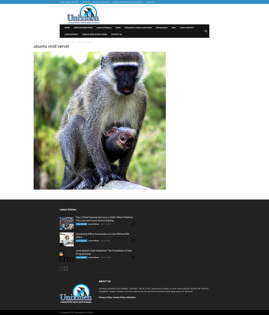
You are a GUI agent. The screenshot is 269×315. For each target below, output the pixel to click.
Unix (173, 27)
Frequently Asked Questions (138, 27)
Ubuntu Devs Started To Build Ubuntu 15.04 (58, 42)
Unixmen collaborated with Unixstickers (128, 2)
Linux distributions (83, 27)
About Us (86, 2)
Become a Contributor (101, 2)
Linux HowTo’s (187, 27)
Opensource (162, 27)
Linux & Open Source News (94, 34)
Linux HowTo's (81, 224)
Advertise (130, 297)
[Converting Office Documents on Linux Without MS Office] (67, 239)
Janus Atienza (93, 224)
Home (67, 27)
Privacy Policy (105, 297)
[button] (206, 32)
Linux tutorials (104, 27)
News (118, 27)
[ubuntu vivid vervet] (100, 189)
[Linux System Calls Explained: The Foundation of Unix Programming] (67, 256)
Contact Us (150, 2)
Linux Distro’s (71, 34)
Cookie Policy (119, 297)
